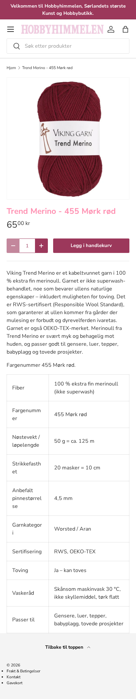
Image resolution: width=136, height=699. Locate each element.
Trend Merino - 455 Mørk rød (47, 68)
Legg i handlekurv (91, 245)
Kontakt (13, 677)
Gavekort (14, 683)
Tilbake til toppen (65, 647)
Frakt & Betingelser (23, 671)
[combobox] (68, 46)
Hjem (11, 68)
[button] (125, 29)
